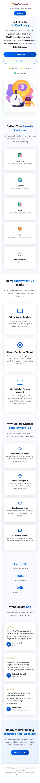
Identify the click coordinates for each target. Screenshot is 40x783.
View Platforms (20, 61)
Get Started (20, 13)
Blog (22, 8)
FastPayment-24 (14, 768)
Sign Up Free (18, 752)
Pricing (11, 8)
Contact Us (28, 8)
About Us (16, 8)
